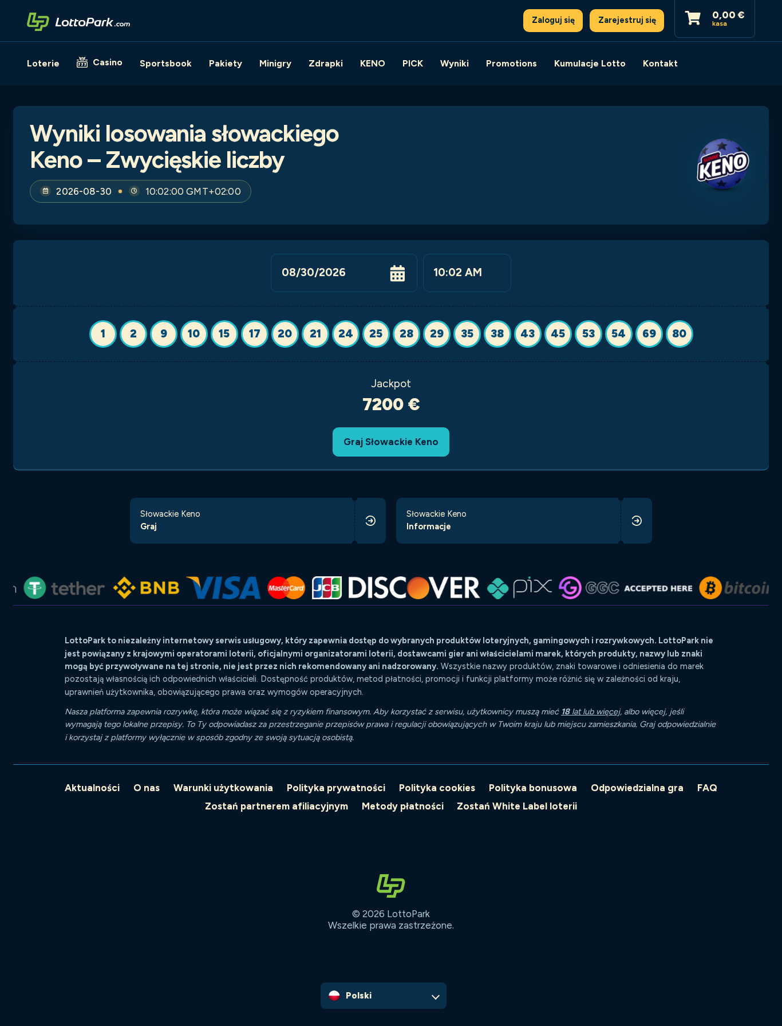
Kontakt (660, 63)
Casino (108, 62)
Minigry (275, 63)
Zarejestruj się (627, 20)
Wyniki (454, 63)
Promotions (511, 63)
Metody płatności (403, 806)
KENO (372, 63)
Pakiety (225, 63)
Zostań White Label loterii (517, 806)
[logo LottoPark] (78, 20)
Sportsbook (166, 63)
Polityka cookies (437, 787)
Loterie (43, 63)
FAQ (707, 787)
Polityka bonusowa (533, 787)
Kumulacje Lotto (590, 63)
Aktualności (92, 787)
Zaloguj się (553, 20)
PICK (412, 63)
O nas (146, 787)
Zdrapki (326, 63)
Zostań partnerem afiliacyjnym (276, 806)
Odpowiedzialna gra (637, 787)
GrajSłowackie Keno (391, 441)
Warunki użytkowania (223, 787)
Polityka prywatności (336, 787)
